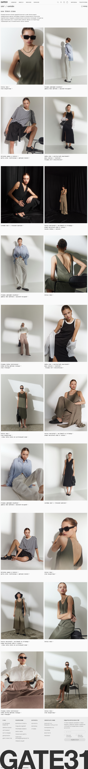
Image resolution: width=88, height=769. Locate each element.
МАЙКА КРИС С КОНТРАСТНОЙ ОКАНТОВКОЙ (57, 156)
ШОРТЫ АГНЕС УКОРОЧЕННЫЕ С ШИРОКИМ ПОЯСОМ (14, 158)
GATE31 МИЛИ (19, 731)
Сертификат (6, 730)
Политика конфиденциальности (22, 737)
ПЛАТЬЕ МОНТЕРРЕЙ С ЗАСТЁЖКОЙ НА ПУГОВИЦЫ (58, 225)
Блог (3, 6)
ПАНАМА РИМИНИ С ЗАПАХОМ (52, 229)
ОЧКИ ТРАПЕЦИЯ (5, 368)
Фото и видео (7, 733)
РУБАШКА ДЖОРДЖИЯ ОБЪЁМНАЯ (53, 87)
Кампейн (10, 6)
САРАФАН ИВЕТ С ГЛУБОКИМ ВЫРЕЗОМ (11, 225)
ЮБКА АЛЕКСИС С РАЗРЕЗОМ (52, 158)
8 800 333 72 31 (48, 723)
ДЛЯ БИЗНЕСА (6, 735)
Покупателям (83, 2)
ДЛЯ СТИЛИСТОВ (7, 738)
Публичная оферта (20, 734)
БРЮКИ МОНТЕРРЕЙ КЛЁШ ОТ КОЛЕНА (55, 227)
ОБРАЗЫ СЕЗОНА (7, 727)
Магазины (74, 2)
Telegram (47, 730)
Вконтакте (47, 733)
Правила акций (19, 741)
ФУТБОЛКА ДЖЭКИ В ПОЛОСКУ (9, 156)
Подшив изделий (20, 726)
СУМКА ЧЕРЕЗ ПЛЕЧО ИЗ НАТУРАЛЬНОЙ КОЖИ (14, 437)
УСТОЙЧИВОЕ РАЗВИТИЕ (6, 724)
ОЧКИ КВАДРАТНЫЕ (6, 89)
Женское (28, 2)
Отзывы (33, 728)
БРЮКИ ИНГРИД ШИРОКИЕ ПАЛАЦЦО (10, 366)
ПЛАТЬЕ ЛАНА (4, 87)
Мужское (36, 2)
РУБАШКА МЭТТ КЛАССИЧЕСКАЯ (53, 160)
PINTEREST (47, 735)
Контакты (34, 723)
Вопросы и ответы (20, 723)
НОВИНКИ (13, 2)
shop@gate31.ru (49, 727)
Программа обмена (20, 728)
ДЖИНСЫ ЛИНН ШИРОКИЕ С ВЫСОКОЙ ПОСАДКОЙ (58, 89)
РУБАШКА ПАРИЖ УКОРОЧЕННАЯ (9, 364)
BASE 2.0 (21, 2)
